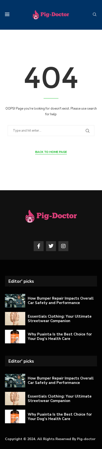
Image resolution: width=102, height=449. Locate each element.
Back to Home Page (51, 152)
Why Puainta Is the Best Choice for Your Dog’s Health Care (60, 336)
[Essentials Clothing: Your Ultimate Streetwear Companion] (15, 319)
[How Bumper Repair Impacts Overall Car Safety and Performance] (15, 300)
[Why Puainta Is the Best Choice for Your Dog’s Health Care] (15, 336)
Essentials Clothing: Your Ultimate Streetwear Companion (60, 318)
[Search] (94, 15)
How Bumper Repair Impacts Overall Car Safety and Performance (61, 300)
